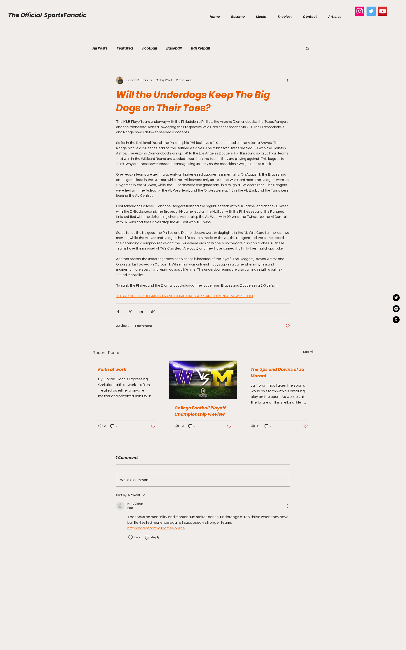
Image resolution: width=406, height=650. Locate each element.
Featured (125, 48)
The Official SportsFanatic (47, 15)
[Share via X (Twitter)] (130, 311)
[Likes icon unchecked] (130, 537)
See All (308, 352)
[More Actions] (287, 506)
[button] (307, 48)
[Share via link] (153, 311)
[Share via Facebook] (118, 311)
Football (149, 48)
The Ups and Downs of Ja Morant (277, 372)
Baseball (174, 48)
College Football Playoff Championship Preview (200, 411)
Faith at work (112, 369)
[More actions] (287, 80)
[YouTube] (382, 11)
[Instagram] (359, 11)
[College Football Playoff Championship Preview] (203, 380)
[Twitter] (371, 11)
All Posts (100, 48)
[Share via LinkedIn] (141, 311)
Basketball (200, 48)
